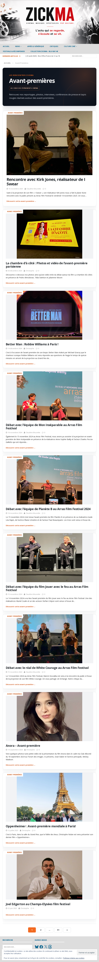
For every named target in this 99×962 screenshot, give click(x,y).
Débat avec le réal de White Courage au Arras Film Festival (47, 668)
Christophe (30, 271)
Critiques (54, 46)
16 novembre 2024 (15, 432)
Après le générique (35, 46)
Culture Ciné (69, 46)
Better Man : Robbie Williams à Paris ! (32, 344)
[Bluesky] (37, 947)
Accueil (6, 46)
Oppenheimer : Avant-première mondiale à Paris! (41, 826)
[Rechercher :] (83, 56)
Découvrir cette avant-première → (21, 201)
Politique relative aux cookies (73, 958)
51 (58, 930)
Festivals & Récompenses (14, 51)
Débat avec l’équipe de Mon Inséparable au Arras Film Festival (44, 426)
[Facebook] (41, 947)
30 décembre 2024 (15, 271)
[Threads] (50, 947)
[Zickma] (49, 42)
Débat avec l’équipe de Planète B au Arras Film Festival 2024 (48, 509)
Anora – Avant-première (23, 746)
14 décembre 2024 (15, 348)
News (17, 46)
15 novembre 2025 (16, 189)
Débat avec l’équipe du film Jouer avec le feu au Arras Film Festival (47, 588)
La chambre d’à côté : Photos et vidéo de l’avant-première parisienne (47, 264)
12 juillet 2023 (13, 830)
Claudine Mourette (33, 189)
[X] (46, 947)
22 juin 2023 (12, 908)
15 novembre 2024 (15, 594)
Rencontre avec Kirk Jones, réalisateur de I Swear (46, 182)
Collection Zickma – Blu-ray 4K (44, 51)
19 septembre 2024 (15, 750)
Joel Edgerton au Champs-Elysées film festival (38, 904)
